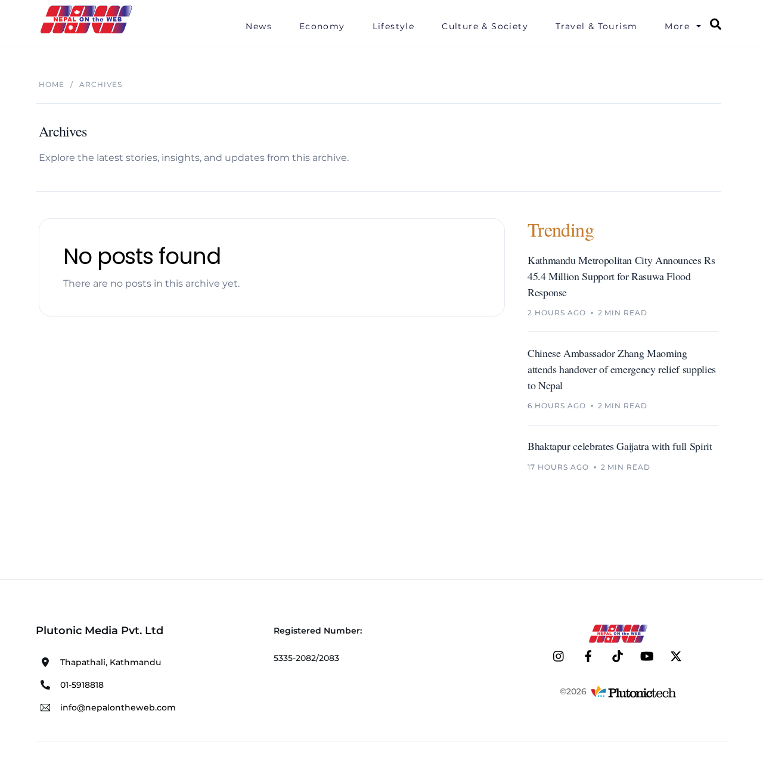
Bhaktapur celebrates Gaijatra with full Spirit (620, 446)
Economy (322, 26)
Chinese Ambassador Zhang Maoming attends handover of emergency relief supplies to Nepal (622, 369)
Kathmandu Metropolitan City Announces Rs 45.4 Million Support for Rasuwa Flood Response (621, 276)
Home (51, 84)
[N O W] (88, 32)
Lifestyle (394, 26)
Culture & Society (485, 26)
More (677, 26)
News (259, 26)
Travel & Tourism (596, 26)
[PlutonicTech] (633, 691)
